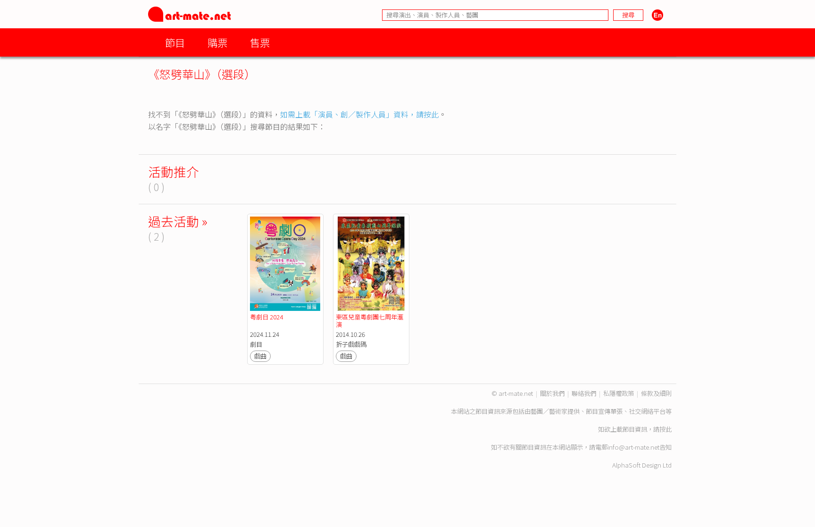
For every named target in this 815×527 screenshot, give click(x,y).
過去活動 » (178, 221)
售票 (260, 42)
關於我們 (552, 393)
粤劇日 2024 (266, 316)
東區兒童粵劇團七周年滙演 (369, 320)
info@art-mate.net (633, 447)
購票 (217, 42)
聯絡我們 (584, 393)
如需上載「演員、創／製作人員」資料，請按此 (359, 114)
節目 (175, 42)
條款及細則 (656, 393)
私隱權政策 (618, 393)
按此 (665, 429)
